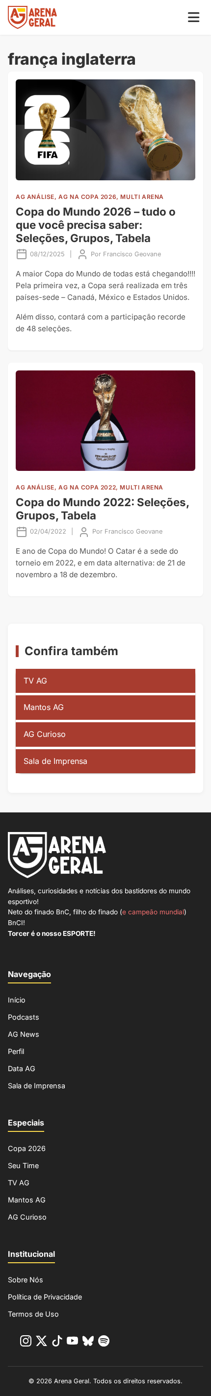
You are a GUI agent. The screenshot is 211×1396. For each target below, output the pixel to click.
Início (17, 1000)
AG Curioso (45, 734)
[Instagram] (25, 1342)
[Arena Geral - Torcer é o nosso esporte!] (32, 17)
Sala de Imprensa (55, 761)
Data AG (21, 1068)
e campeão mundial (153, 912)
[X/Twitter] (41, 1342)
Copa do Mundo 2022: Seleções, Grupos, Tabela (102, 508)
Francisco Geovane (132, 254)
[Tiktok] (57, 1342)
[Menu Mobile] (193, 17)
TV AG (35, 681)
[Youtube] (72, 1342)
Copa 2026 (27, 1148)
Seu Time (23, 1165)
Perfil (16, 1051)
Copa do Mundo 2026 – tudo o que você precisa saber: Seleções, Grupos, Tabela (96, 225)
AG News (23, 1034)
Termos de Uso (33, 1314)
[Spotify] (103, 1342)
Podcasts (23, 1017)
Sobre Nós (25, 1279)
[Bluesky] (88, 1342)
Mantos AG (44, 707)
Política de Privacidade (45, 1297)
